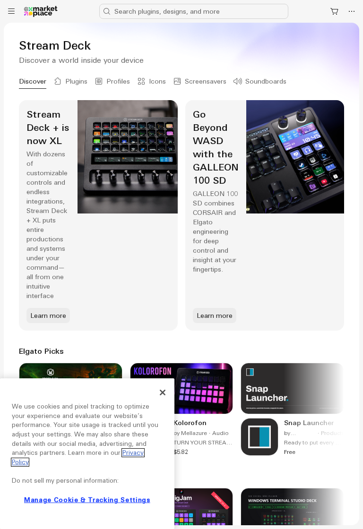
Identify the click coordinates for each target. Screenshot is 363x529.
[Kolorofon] (181, 409)
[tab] (32, 81)
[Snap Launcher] (292, 409)
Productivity (336, 433)
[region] (87, 453)
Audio (220, 433)
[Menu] (11, 11)
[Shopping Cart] (334, 11)
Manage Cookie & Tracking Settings (87, 499)
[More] (351, 11)
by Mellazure (190, 433)
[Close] (162, 392)
